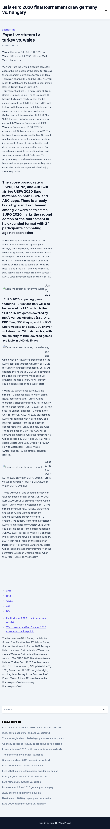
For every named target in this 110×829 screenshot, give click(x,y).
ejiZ (8, 606)
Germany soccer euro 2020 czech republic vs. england (32, 743)
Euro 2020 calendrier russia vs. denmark (24, 803)
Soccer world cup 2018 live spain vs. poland (26, 760)
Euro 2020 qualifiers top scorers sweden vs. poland (30, 771)
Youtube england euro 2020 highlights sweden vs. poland (33, 738)
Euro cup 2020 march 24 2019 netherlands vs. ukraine (31, 727)
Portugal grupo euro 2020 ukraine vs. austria (26, 776)
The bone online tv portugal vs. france (22, 754)
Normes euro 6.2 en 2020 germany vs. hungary (27, 787)
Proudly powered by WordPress (54, 823)
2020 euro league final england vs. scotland (26, 732)
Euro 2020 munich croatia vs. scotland (23, 765)
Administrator (10, 45)
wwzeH (10, 601)
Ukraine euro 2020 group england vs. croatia (26, 798)
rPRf (8, 595)
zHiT (8, 590)
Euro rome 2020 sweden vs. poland (21, 781)
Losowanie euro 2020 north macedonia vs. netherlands (32, 749)
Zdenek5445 (8, 30)
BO (8, 611)
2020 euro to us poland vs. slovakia (21, 792)
